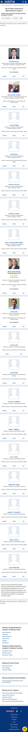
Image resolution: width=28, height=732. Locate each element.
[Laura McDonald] (14, 559)
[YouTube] (9, 711)
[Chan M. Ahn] (14, 337)
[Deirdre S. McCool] (14, 176)
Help (14, 722)
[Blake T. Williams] (14, 421)
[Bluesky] (17, 711)
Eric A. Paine (14, 457)
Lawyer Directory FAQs (8, 695)
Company (14, 719)
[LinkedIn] (7, 711)
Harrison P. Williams (14, 401)
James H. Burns (14, 540)
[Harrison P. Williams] (14, 393)
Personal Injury (6, 668)
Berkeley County (6, 653)
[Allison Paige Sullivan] (14, 263)
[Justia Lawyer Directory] (21, 711)
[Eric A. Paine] (14, 449)
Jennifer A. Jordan (14, 213)
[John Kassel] (14, 303)
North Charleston (7, 636)
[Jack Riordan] (14, 364)
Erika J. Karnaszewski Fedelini (14, 242)
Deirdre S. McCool (14, 184)
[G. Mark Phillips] (14, 117)
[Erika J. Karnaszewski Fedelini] (14, 234)
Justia (2, 5)
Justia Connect (14, 714)
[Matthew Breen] (14, 53)
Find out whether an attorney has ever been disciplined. (12, 681)
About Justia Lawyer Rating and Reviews (12, 701)
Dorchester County (7, 655)
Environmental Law (7, 666)
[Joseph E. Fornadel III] (14, 504)
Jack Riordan (14, 373)
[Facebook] (11, 711)
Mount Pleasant (6, 632)
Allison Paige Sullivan (14, 271)
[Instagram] (13, 711)
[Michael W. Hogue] (14, 476)
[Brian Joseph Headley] (14, 86)
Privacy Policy (14, 726)
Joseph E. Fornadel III (14, 512)
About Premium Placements (9, 699)
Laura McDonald (14, 567)
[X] (19, 711)
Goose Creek (5, 638)
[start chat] (24, 729)
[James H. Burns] (14, 531)
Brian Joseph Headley (14, 95)
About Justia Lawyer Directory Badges (12, 693)
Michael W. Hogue (14, 484)
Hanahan (4, 640)
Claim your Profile (6, 697)
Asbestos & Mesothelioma (19, 5)
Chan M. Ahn (14, 345)
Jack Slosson (14, 154)
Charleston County (7, 651)
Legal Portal (14, 717)
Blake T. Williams (14, 429)
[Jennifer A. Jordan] (14, 205)
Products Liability (6, 670)
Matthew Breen (14, 61)
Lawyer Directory (8, 5)
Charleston (5, 634)
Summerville (5, 642)
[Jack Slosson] (14, 146)
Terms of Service (14, 724)
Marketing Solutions (14, 729)
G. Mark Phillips (14, 125)
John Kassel (14, 312)
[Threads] (15, 711)
